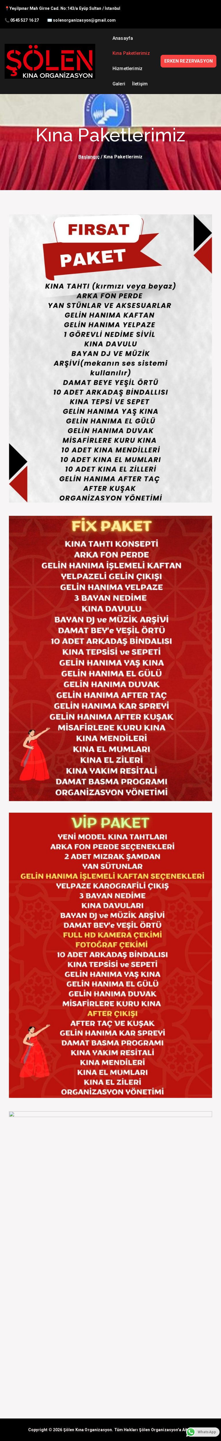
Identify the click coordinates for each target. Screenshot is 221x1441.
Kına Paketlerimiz (131, 53)
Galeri (119, 84)
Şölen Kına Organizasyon (87, 1429)
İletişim (140, 84)
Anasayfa (123, 38)
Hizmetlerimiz (127, 68)
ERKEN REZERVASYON (188, 61)
